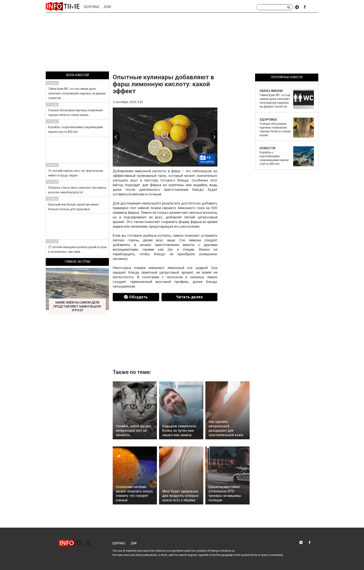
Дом (107, 6)
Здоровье (91, 6)
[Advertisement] (182, 42)
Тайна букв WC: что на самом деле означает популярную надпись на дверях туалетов (77, 93)
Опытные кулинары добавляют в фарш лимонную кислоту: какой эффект (163, 84)
